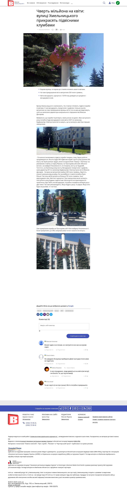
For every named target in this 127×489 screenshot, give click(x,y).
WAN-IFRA (77, 441)
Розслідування (53, 3)
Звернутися (45, 419)
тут (9, 439)
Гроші (57, 311)
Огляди (80, 419)
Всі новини (31, 3)
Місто (39, 311)
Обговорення (41, 3)
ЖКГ (62, 311)
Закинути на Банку (63, 297)
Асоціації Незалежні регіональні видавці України (36, 441)
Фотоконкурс (64, 3)
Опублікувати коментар (78, 336)
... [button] (72, 2)
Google (70, 306)
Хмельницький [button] (19, 3)
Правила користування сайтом (102, 417)
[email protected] (14, 485)
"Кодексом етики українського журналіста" (44, 436)
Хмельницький (48, 311)
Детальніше (26, 419)
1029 (62, 30)
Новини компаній (83, 417)
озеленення (69, 311)
